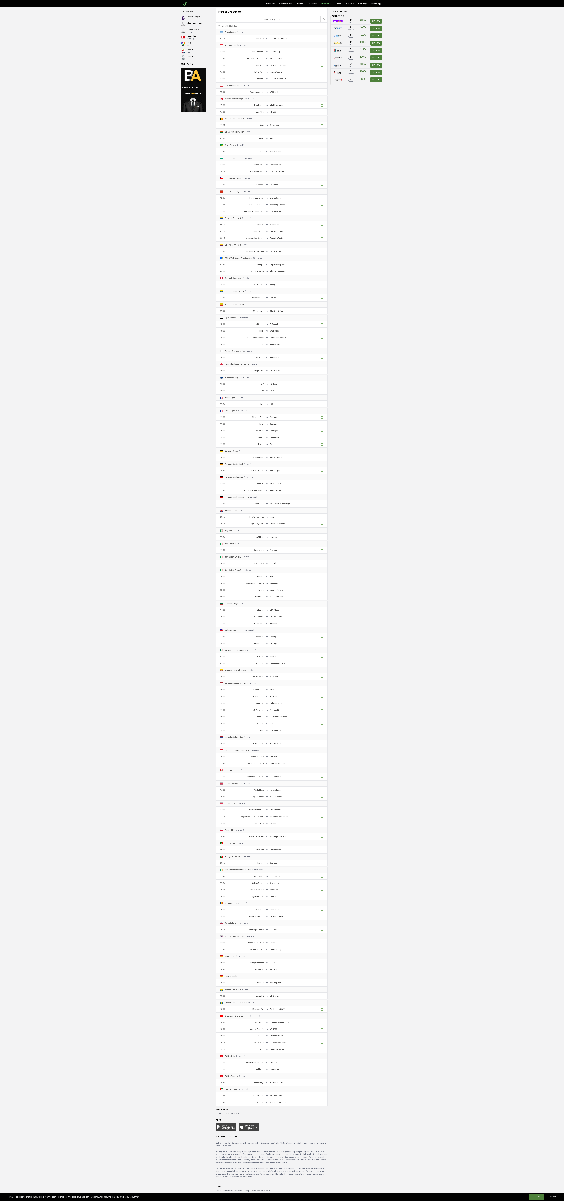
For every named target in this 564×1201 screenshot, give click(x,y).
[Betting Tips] (226, 1127)
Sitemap (245, 1191)
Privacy (226, 1191)
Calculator (349, 3)
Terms (218, 1191)
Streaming (326, 3)
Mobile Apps (377, 3)
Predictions (270, 3)
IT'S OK (537, 1197)
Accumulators (285, 3)
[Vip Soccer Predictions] (193, 89)
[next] (324, 19)
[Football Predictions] (184, 3)
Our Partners (235, 1191)
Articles (337, 3)
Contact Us (266, 1191)
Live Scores (312, 3)
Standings (362, 3)
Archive (299, 3)
